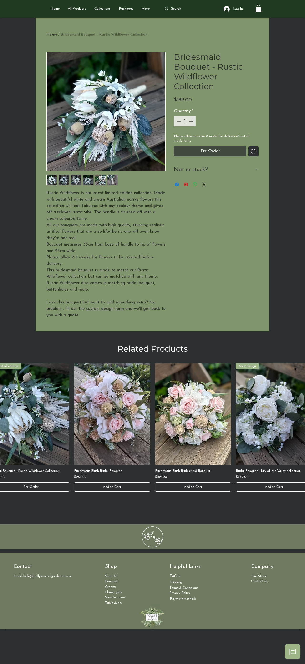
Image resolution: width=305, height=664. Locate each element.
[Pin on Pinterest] (186, 184)
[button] (258, 8)
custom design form (105, 309)
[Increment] (191, 121)
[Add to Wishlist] (253, 151)
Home (51, 35)
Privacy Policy (179, 593)
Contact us (259, 581)
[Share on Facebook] (177, 184)
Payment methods (183, 599)
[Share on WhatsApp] (195, 184)
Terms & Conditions (183, 588)
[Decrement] (178, 121)
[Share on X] (204, 184)
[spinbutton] (185, 121)
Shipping (176, 582)
